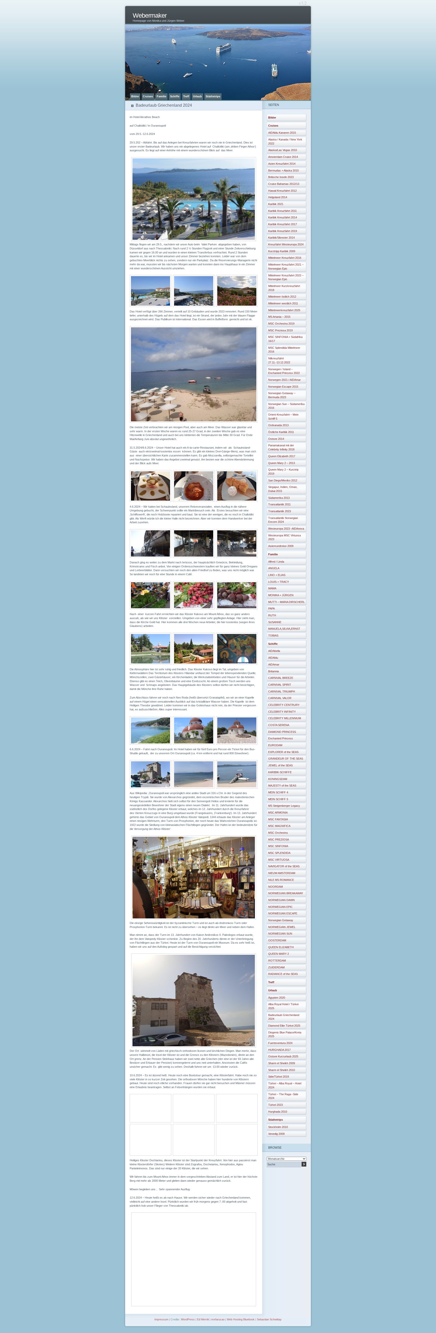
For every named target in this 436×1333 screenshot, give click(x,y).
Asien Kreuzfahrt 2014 (281, 163)
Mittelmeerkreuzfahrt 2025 (284, 310)
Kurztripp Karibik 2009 (281, 251)
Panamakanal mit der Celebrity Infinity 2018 (281, 447)
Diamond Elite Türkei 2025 (284, 1025)
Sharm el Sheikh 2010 (281, 1069)
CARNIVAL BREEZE (280, 677)
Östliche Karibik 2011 (281, 431)
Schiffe (174, 96)
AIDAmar (273, 664)
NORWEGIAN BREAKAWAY (285, 893)
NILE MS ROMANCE (281, 879)
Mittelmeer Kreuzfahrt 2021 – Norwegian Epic (286, 266)
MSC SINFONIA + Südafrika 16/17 (285, 338)
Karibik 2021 (275, 204)
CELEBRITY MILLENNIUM (284, 718)
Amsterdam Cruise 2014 (283, 156)
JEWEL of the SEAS (280, 765)
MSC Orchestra (278, 832)
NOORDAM (275, 886)
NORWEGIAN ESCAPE (282, 913)
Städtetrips (213, 96)
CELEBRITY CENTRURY (283, 704)
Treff (186, 96)
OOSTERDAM (277, 940)
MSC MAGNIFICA (279, 825)
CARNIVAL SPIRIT (279, 684)
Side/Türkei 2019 (278, 1076)
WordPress (188, 1319)
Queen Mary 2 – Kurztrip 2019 (283, 471)
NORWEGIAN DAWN (281, 900)
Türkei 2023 (275, 1104)
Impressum (161, 1319)
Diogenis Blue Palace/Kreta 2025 (284, 1034)
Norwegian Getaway (280, 920)
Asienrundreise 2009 (280, 545)
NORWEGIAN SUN (280, 933)
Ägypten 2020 (276, 997)
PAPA (271, 608)
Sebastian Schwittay (269, 1319)
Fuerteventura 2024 (280, 1043)
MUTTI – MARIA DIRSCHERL (286, 601)
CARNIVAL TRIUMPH (281, 691)
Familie (161, 96)
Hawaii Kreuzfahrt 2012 (282, 190)
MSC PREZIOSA (278, 839)
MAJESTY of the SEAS (282, 785)
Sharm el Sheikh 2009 (281, 1063)
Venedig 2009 (276, 1133)
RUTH (272, 615)
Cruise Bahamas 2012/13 (283, 183)
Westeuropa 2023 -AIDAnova (286, 528)
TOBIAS (273, 635)
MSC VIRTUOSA (278, 859)
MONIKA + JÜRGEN (280, 595)
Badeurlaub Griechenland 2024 (283, 1017)
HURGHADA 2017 (279, 1049)
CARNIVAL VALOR (279, 698)
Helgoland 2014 (277, 197)
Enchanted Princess (280, 738)
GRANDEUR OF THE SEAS (285, 758)
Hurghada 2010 (277, 1111)
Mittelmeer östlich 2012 (282, 296)
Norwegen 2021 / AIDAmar (284, 379)
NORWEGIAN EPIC (280, 906)
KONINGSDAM (277, 778)
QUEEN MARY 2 (278, 953)
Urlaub (197, 96)
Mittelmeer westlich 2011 (283, 303)
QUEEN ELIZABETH (281, 947)
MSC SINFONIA (278, 846)
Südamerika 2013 (279, 497)
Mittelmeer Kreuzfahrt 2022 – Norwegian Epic (286, 277)
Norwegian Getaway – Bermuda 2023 (281, 395)
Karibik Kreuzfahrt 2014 (282, 217)
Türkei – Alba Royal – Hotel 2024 (284, 1085)
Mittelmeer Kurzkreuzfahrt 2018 (284, 288)
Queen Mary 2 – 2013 (281, 463)
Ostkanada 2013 (278, 425)
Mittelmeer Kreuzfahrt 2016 (284, 257)
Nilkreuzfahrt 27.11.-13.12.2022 (279, 360)
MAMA (272, 588)
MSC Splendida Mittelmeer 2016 (284, 349)
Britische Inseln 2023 (281, 177)
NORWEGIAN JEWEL (281, 927)
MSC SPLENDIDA (279, 852)
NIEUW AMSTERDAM (281, 873)
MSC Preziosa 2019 (280, 330)
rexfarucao (218, 1319)
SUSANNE (274, 622)
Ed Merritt (203, 1319)
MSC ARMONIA (278, 812)
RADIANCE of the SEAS (283, 973)
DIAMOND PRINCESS (282, 731)
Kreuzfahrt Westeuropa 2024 (286, 244)
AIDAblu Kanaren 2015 (282, 132)
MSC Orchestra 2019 (281, 323)
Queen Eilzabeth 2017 (281, 456)
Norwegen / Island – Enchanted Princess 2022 (284, 371)
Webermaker (150, 15)
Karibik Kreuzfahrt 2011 (282, 210)
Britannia (273, 671)
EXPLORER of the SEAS (283, 752)
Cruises (148, 96)
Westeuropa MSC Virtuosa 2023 (284, 537)
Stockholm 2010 (278, 1126)
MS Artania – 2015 (279, 316)
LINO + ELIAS (276, 574)
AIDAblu (273, 657)
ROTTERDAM (277, 960)
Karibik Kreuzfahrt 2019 (282, 231)
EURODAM (275, 745)
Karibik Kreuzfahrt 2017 (282, 224)
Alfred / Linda (276, 561)
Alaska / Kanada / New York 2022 (285, 141)
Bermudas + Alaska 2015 (283, 170)
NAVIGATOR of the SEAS (283, 866)
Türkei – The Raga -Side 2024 (283, 1096)
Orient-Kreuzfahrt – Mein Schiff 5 (283, 416)
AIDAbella (274, 650)
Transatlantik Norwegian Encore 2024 (283, 520)
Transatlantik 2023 (279, 511)
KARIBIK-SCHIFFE (280, 772)
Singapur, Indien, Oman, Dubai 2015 (282, 488)
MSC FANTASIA (278, 819)
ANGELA (273, 568)
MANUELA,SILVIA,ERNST (284, 628)
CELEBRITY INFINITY (282, 711)
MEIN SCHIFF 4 (278, 792)
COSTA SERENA (278, 725)
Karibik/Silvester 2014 (281, 237)
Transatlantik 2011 (279, 504)
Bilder (135, 96)
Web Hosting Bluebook (241, 1319)
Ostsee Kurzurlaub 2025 (283, 1056)
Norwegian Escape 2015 (283, 386)
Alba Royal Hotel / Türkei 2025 (283, 1006)
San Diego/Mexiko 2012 (282, 480)
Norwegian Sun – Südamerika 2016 (286, 406)
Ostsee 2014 (276, 438)
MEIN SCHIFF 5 (278, 799)
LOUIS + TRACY (278, 581)
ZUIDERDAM (276, 967)
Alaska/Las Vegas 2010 (282, 150)
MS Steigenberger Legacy (284, 805)
